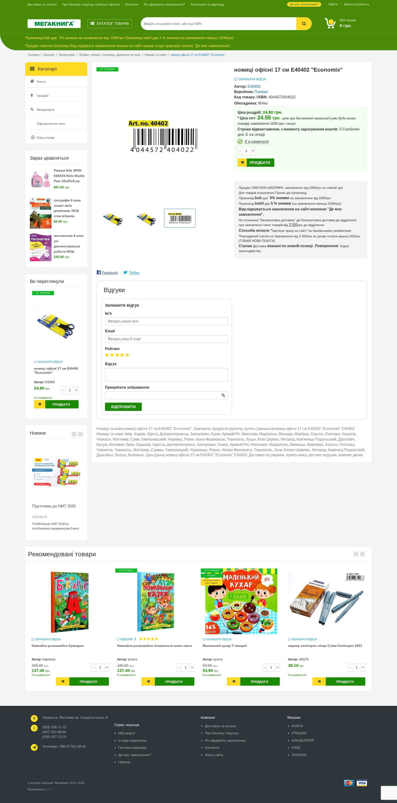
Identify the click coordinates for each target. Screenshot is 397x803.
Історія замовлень (132, 740)
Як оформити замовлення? (164, 4)
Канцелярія (45, 109)
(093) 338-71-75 (54, 727)
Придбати (61, 404)
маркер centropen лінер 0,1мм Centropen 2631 (254, 645)
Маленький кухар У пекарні (153, 645)
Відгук (110, 364)
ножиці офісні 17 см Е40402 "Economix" (56, 370)
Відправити (123, 407)
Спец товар (45, 137)
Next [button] (80, 434)
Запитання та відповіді (207, 4)
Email (110, 331)
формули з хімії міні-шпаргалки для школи (337, 645)
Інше (296, 747)
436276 (232, 659)
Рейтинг (112, 349)
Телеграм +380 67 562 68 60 (64, 746)
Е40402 (50, 382)
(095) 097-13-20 (54, 737)
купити (61, 659)
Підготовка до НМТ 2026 (54, 506)
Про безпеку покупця (221, 733)
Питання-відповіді (132, 747)
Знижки (299, 755)
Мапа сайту (214, 755)
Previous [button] (74, 434)
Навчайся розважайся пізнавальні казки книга (83, 645)
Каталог (112, 23)
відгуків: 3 (57, 639)
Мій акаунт (126, 733)
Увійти (333, 4)
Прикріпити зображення (127, 387)
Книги (41, 81)
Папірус (261, 92)
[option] (56, 352)
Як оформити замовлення (225, 740)
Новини (124, 762)
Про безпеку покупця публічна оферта (91, 4)
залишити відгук (50, 361)
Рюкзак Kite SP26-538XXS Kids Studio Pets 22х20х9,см (69, 176)
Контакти (132, 4)
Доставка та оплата (42, 4)
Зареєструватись (356, 4)
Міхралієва (321, 659)
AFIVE (50, 789)
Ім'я (108, 313)
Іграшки (42, 95)
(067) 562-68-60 (54, 732)
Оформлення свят (51, 123)
